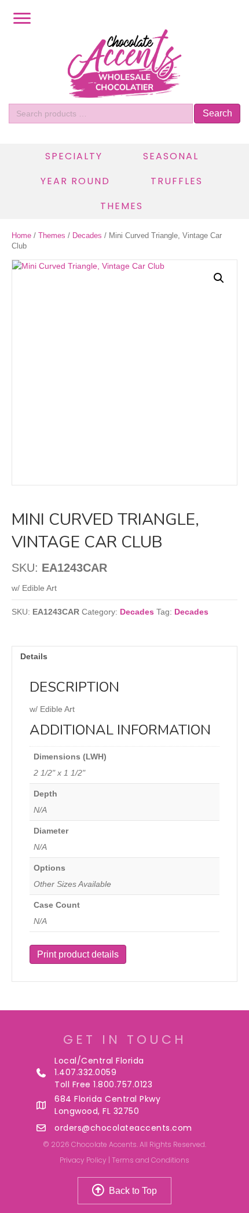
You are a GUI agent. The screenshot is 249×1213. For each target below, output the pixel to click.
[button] (218, 278)
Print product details (78, 954)
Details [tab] (33, 656)
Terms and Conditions (150, 1160)
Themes (51, 235)
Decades (87, 235)
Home (21, 235)
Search (217, 113)
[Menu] (22, 18)
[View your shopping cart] (234, 18)
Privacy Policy (83, 1160)
